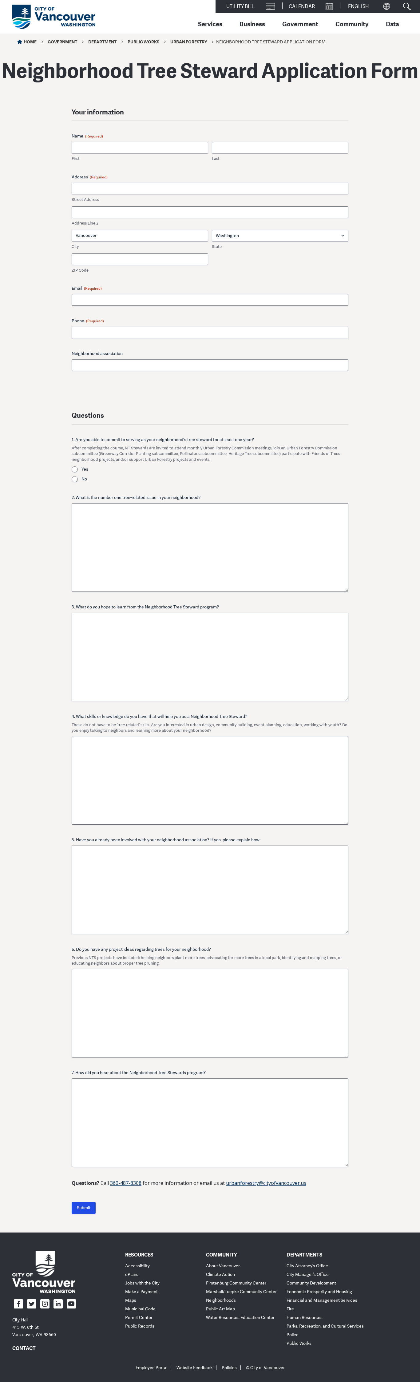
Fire (290, 1309)
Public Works (143, 42)
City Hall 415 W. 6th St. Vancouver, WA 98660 (34, 1327)
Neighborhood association (97, 353)
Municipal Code (140, 1309)
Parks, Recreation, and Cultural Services (325, 1326)
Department (102, 42)
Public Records (139, 1326)
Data (392, 23)
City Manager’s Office (308, 1274)
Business (252, 23)
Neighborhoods (221, 1300)
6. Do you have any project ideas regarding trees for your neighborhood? (141, 949)
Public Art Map (220, 1309)
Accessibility (137, 1266)
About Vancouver (223, 1266)
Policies (229, 1368)
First (76, 158)
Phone (88, 321)
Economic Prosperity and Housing (319, 1292)
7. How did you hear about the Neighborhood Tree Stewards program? (139, 1073)
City (75, 246)
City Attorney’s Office (307, 1266)
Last (216, 158)
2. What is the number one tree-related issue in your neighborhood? (136, 497)
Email (87, 288)
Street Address (85, 199)
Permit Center (139, 1317)
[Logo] (43, 1271)
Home (30, 42)
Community (352, 23)
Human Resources (305, 1317)
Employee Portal (151, 1368)
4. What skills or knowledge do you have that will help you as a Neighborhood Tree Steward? (159, 716)
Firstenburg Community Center (236, 1283)
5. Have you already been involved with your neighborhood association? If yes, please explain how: (166, 840)
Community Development (311, 1283)
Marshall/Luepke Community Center (241, 1292)
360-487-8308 (125, 1183)
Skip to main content (28, 53)
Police (293, 1335)
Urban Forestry (188, 42)
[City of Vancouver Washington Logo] (53, 17)
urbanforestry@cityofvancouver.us (266, 1183)
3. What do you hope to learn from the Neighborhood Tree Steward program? (145, 607)
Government (300, 23)
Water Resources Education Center (240, 1317)
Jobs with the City (142, 1283)
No (84, 479)
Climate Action (220, 1274)
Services (210, 23)
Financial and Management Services (322, 1300)
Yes (84, 469)
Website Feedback (194, 1368)
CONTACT (24, 1348)
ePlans (131, 1274)
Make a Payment (141, 1292)
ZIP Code (80, 270)
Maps (130, 1300)
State (217, 246)
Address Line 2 (85, 223)
